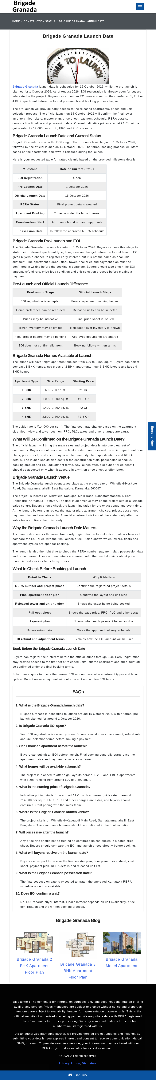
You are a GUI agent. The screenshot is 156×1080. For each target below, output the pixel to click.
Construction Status (39, 21)
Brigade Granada (25, 86)
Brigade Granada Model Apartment (122, 962)
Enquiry (79, 1075)
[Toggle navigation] (140, 6)
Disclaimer (90, 1063)
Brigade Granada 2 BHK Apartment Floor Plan (34, 965)
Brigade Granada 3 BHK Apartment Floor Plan (78, 970)
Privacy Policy (69, 1063)
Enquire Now (152, 436)
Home (16, 21)
